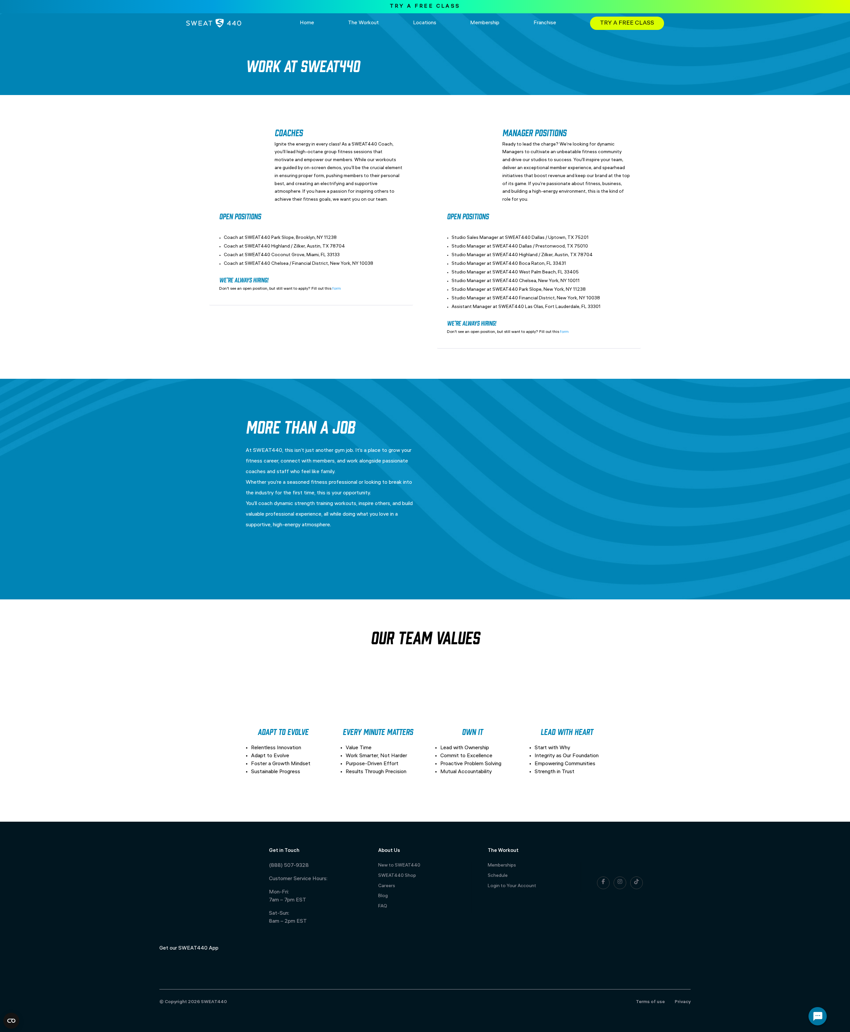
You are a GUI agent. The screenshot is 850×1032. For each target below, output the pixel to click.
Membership (484, 23)
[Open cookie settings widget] (11, 1021)
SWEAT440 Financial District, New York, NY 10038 (546, 298)
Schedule (498, 876)
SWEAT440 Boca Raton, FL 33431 (529, 263)
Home (307, 23)
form (336, 289)
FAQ (382, 906)
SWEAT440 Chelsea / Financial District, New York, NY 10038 (309, 263)
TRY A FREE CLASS (425, 6)
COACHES (289, 132)
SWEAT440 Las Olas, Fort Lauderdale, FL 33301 (549, 307)
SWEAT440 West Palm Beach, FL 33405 (535, 272)
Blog (383, 896)
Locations (424, 23)
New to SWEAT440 (399, 865)
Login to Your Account (512, 886)
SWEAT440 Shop (397, 876)
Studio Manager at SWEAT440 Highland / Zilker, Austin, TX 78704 (522, 255)
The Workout (363, 23)
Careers (386, 886)
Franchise (545, 23)
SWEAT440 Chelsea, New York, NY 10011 (536, 281)
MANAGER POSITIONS (534, 132)
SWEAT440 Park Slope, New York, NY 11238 (539, 289)
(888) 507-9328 (289, 866)
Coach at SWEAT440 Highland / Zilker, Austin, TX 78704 (284, 246)
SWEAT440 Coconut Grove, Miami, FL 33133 (292, 255)
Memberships (502, 865)
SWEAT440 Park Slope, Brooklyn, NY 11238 (291, 238)
